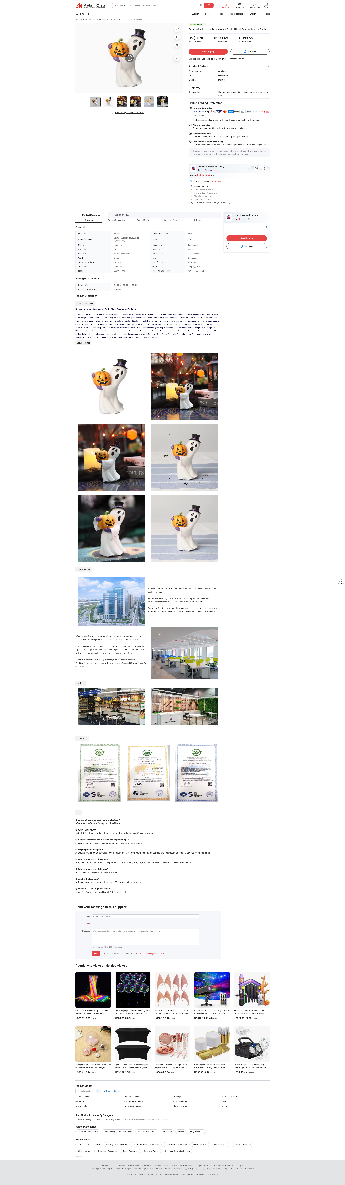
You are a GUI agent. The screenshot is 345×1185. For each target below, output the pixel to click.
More (77, 1156)
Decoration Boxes (200, 1144)
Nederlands (177, 1168)
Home (77, 19)
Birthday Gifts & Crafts (146, 1131)
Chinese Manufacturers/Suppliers (140, 1165)
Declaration (200, 1174)
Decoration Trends (151, 1151)
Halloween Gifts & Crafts (88, 1131)
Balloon (180, 1131)
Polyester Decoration (242, 1144)
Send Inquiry (208, 51)
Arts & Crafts (87, 19)
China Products (119, 1165)
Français (137, 1168)
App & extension (236, 14)
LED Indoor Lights (82, 1096)
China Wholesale (161, 1165)
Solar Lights (177, 1096)
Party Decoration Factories (176, 1144)
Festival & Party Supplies (104, 19)
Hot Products (106, 1165)
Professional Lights (229, 1096)
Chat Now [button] (251, 51)
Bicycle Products (82, 1106)
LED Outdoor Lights (132, 1096)
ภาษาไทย (216, 1168)
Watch (223, 1101)
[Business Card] (265, 226)
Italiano (159, 1168)
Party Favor (167, 1131)
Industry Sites (190, 1165)
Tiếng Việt (234, 1168)
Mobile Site (231, 1165)
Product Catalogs (113, 1091)
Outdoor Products (83, 1101)
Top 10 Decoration (130, 1151)
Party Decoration (135, 19)
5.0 (236, 219)
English (109, 1168)
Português (127, 1168)
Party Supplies (121, 19)
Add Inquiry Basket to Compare (129, 112)
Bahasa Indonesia (247, 1168)
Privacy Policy (212, 1174)
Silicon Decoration (85, 1151)
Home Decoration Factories (148, 1144)
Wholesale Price (176, 1165)
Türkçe (225, 1168)
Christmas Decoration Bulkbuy (177, 1151)
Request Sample (237, 58)
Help (221, 14)
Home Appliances (179, 1101)
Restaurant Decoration (107, 1151)
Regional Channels (204, 1165)
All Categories (85, 14)
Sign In (193, 202)
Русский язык (148, 1168)
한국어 (194, 1168)
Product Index (219, 1165)
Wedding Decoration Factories (118, 1144)
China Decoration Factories (89, 1144)
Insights (241, 1165)
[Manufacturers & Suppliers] (90, 5)
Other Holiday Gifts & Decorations (118, 1131)
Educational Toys (179, 1106)
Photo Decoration (220, 1144)
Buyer (207, 14)
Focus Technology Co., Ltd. (155, 1174)
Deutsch (168, 1168)
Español (118, 1168)
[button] (212, 220)
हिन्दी (208, 1168)
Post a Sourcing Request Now (150, 953)
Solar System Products (133, 1101)
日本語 (202, 1168)
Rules (267, 14)
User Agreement (187, 1174)
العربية (187, 1168)
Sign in (267, 7)
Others (224, 1106)
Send (96, 953)
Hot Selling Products (132, 1106)
